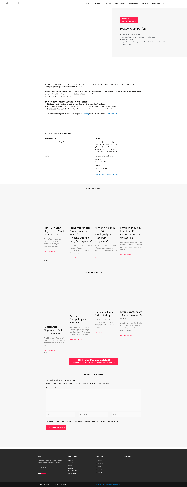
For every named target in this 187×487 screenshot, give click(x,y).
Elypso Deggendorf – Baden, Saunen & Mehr (131, 315)
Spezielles (125, 44)
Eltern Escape (120, 4)
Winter (131, 44)
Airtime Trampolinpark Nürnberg (78, 319)
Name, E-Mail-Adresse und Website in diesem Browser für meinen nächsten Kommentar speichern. (84, 421)
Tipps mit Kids (156, 4)
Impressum (71, 460)
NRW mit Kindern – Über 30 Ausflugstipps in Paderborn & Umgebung (106, 234)
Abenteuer (128, 42)
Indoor (156, 42)
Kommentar (51, 388)
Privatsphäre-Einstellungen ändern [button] (107, 484)
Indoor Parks (133, 4)
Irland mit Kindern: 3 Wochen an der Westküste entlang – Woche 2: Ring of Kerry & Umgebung (81, 234)
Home (87, 4)
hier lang (86, 114)
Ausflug (135, 42)
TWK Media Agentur (73, 473)
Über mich (70, 468)
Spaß (172, 42)
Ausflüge (107, 4)
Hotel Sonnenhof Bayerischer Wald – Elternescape (55, 231)
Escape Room (143, 42)
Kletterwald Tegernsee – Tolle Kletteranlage (53, 330)
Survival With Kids (72, 471)
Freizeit (150, 42)
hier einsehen (112, 114)
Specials (145, 4)
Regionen (97, 4)
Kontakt (70, 466)
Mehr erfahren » (50, 251)
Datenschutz (71, 463)
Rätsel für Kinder (164, 42)
